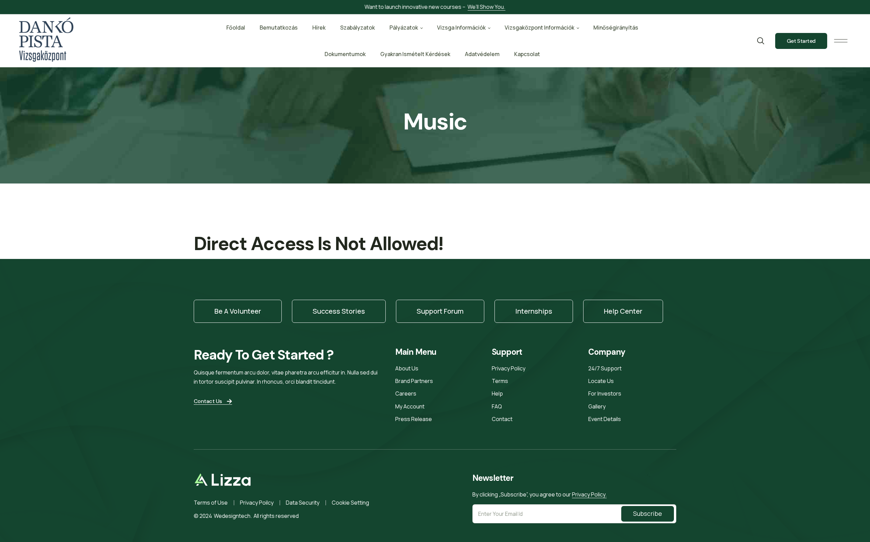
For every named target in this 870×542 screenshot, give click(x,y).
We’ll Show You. (486, 7)
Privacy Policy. (589, 494)
